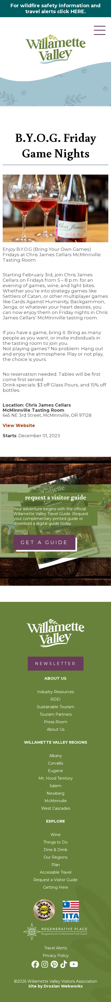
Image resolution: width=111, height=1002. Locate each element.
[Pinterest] (55, 965)
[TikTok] (64, 965)
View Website (19, 425)
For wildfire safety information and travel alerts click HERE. (55, 9)
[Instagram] (45, 965)
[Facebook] (36, 965)
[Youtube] (74, 965)
